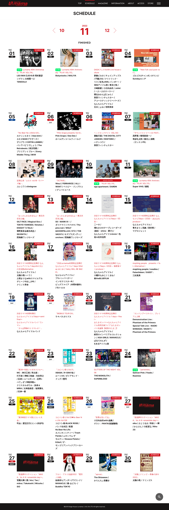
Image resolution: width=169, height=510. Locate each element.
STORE (150, 3)
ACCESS (140, 3)
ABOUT (131, 3)
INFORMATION (117, 3)
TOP (80, 3)
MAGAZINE (103, 3)
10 (61, 30)
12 (107, 30)
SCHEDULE (90, 3)
